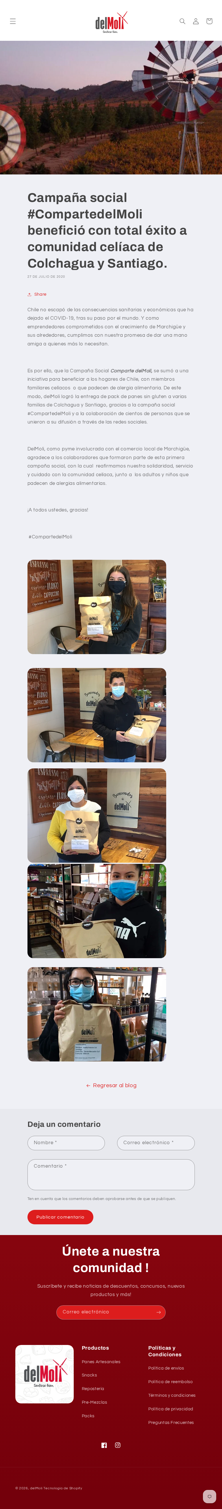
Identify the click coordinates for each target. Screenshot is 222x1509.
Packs (88, 1416)
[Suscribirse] (158, 1312)
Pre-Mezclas (94, 1402)
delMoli (36, 1488)
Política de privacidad (170, 1409)
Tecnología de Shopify (62, 1488)
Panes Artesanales (101, 1362)
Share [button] (40, 294)
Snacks (89, 1375)
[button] (12, 21)
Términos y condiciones (172, 1395)
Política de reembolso (170, 1382)
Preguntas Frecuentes (171, 1422)
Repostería (93, 1389)
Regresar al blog (114, 1085)
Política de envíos (166, 1368)
